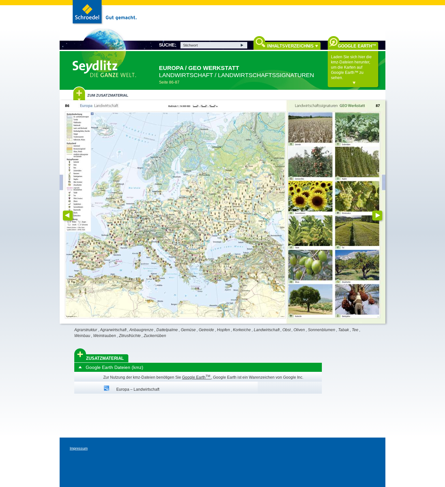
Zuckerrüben (155, 335)
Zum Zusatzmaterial (107, 95)
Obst (286, 330)
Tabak (343, 330)
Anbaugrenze (141, 330)
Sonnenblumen (321, 330)
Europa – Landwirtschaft (137, 389)
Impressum (79, 448)
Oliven (299, 330)
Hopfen (223, 330)
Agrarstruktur (85, 330)
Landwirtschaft (267, 330)
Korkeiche (242, 330)
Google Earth (196, 377)
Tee (355, 330)
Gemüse (188, 330)
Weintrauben (104, 335)
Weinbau (82, 335)
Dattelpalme (167, 330)
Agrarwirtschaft (113, 330)
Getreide (206, 330)
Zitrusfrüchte (130, 335)
